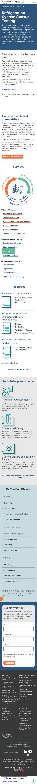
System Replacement (11, 519)
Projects (10, 743)
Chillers (18, 324)
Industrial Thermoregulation (14, 534)
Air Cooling (7, 545)
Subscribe (9, 663)
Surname (8, 635)
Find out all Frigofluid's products (14, 313)
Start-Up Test (20, 6)
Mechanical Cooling (11, 539)
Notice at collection (9, 782)
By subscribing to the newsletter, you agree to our (18, 655)
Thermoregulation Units (24, 333)
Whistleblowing (27, 767)
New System (8, 503)
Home (4, 6)
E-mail (6, 645)
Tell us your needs (9, 89)
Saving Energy (9, 570)
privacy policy (10, 656)
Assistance (10, 6)
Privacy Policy (8, 767)
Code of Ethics (18, 769)
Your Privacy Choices (16, 778)
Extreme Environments (12, 576)
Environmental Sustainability (18, 744)
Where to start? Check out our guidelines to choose (19, 476)
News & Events (12, 746)
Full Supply (7, 565)
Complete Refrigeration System (15, 514)
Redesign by (17, 770)
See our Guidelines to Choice (19, 369)
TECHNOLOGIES (11, 527)
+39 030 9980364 (20, 3)
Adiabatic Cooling (10, 550)
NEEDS (6, 558)
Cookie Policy (17, 767)
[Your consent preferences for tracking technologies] (33, 780)
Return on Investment (12, 581)
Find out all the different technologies (16, 339)
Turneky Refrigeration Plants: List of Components (23, 300)
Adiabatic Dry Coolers (23, 330)
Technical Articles (24, 743)
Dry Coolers (19, 327)
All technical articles (10, 363)
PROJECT (7, 496)
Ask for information (12, 157)
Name (6, 625)
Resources (26, 746)
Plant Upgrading (9, 508)
